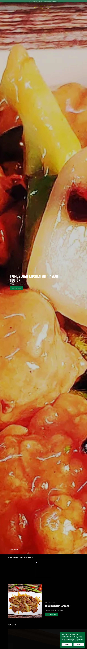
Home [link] (4, 6)
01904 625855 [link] (14, 549)
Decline (67, 644)
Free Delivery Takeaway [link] (72, 6)
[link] (43, 6)
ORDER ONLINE (51, 614)
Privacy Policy (75, 640)
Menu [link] (18, 6)
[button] (82, 7)
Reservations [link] (11, 6)
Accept (78, 644)
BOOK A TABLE (16, 288)
